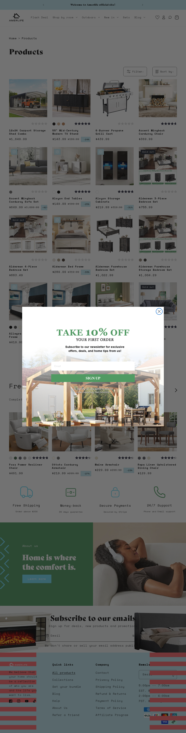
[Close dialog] (159, 311)
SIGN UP (93, 378)
